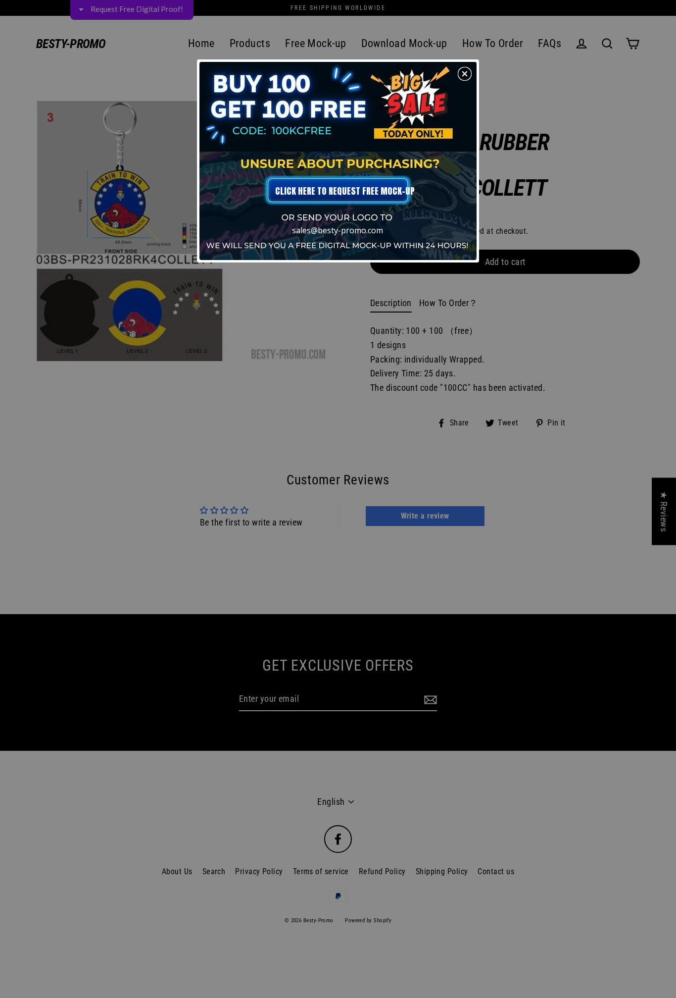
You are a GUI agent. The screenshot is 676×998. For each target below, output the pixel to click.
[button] (465, 74)
